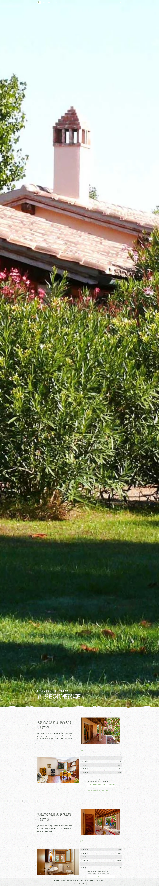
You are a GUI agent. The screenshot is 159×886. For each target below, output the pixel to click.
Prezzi (48, 2)
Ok (74, 883)
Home (44, 2)
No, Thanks (82, 883)
